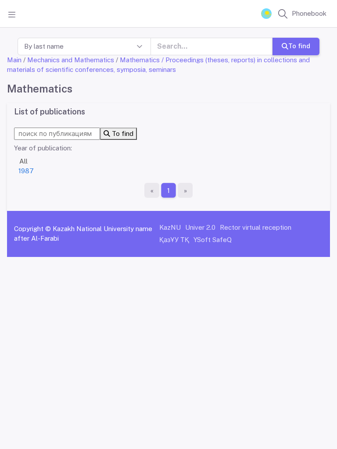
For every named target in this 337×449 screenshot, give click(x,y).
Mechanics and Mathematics (70, 60)
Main (14, 60)
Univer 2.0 (200, 227)
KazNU (170, 227)
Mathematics (140, 60)
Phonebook (309, 13)
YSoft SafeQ (213, 239)
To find (299, 46)
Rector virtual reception (255, 227)
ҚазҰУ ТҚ (174, 239)
